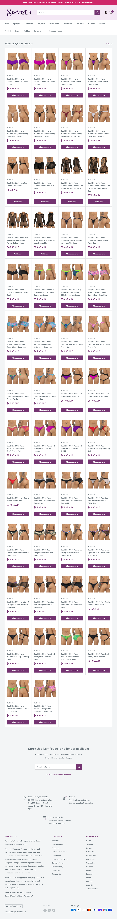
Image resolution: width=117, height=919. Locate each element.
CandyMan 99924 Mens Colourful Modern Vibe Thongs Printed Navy (72, 344)
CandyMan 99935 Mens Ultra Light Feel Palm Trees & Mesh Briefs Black (99, 552)
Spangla (16, 23)
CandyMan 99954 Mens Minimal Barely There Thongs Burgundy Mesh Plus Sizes (71, 133)
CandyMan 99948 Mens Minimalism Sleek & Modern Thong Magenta (71, 81)
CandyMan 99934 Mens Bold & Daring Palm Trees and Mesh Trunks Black (18, 604)
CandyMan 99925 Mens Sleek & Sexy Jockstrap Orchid (71, 395)
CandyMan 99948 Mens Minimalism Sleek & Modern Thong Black (98, 240)
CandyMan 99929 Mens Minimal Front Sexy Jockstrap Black (18, 656)
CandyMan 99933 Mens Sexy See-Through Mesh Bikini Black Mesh (44, 604)
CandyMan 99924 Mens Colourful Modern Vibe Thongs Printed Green (18, 708)
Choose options (18, 95)
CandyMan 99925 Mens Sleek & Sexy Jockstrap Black (98, 655)
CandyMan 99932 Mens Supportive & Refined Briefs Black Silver (44, 500)
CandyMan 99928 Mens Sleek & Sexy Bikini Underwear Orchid (71, 448)
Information (56, 855)
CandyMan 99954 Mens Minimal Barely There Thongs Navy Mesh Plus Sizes (71, 240)
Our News (56, 870)
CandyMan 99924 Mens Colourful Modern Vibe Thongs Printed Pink (99, 344)
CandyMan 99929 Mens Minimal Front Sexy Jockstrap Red (99, 448)
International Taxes (60, 859)
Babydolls (41, 23)
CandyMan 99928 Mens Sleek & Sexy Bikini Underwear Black (44, 656)
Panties (102, 23)
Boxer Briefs (54, 23)
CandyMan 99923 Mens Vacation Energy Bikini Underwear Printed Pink (43, 708)
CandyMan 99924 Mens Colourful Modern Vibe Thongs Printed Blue (45, 396)
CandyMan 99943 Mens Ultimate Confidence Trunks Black (17, 292)
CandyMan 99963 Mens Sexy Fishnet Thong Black (17, 184)
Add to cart (18, 202)
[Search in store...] (79, 767)
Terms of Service (58, 863)
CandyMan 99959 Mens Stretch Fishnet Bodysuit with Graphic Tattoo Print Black (72, 185)
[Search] (97, 12)
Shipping (55, 848)
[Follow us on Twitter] (49, 910)
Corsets (91, 23)
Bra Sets (29, 23)
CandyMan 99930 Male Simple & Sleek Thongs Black (99, 603)
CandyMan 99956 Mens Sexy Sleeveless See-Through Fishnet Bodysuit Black (17, 240)
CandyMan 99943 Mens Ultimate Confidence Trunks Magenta (44, 81)
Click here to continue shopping (58, 774)
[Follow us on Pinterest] (53, 910)
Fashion (27, 31)
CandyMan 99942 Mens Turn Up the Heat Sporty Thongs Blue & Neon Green (44, 292)
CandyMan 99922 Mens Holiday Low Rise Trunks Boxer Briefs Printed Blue (16, 344)
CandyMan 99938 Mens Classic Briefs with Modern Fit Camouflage (18, 552)
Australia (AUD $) (11, 906)
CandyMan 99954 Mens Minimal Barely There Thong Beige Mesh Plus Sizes (17, 133)
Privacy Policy (57, 866)
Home (7, 23)
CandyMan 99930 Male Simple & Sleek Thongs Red (18, 499)
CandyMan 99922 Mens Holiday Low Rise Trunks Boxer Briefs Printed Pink (97, 292)
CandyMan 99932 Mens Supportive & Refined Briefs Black (71, 604)
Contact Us (56, 874)
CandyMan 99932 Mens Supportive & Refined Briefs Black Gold (71, 500)
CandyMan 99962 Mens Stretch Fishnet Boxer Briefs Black (44, 185)
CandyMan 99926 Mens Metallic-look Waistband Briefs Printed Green (70, 656)
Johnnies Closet (55, 31)
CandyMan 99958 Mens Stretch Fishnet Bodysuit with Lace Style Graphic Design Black (99, 187)
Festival (8, 31)
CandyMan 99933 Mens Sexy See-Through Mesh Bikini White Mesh (98, 500)
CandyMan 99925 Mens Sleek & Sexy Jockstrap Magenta (98, 395)
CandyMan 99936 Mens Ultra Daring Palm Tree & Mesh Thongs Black (71, 552)
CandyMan (38, 31)
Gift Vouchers (57, 844)
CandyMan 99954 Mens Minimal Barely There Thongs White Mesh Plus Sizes (98, 133)
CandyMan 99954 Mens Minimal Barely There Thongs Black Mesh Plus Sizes (44, 133)
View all (109, 44)
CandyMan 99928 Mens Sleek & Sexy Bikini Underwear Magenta (44, 448)
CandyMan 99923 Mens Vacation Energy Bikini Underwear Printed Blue (43, 344)
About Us (55, 841)
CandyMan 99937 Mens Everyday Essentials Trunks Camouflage (44, 552)
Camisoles (80, 23)
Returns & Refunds (59, 852)
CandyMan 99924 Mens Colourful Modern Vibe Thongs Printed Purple (18, 396)
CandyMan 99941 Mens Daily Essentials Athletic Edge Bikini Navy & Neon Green (71, 292)
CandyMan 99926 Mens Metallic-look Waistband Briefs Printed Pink (16, 448)
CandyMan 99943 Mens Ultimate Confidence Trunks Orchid (17, 81)
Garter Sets (67, 23)
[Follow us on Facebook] (45, 910)
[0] (110, 12)
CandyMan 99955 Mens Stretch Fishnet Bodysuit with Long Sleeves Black (45, 240)
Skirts (17, 31)
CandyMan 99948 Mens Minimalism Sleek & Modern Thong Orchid (98, 81)
